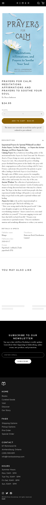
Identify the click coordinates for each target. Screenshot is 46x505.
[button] (23, 121)
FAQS (5, 419)
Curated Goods (8, 400)
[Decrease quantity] (4, 113)
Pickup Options (8, 427)
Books (4, 396)
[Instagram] (3, 493)
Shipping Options (9, 423)
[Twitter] (7, 493)
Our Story (6, 410)
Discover (6, 407)
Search (3, 498)
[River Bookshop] (23, 3)
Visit (4, 403)
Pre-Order (6, 430)
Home (5, 392)
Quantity (5, 110)
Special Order (8, 434)
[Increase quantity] (41, 113)
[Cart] (43, 3)
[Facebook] (11, 493)
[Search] (38, 3)
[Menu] (4, 3)
